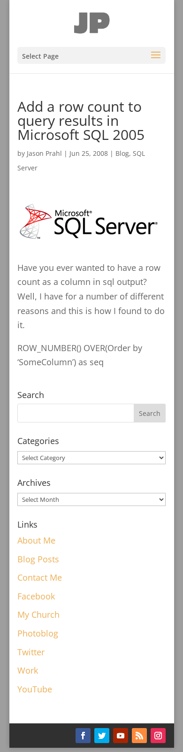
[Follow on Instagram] (158, 735)
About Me (36, 540)
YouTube (34, 689)
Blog (122, 153)
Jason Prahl (44, 153)
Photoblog (37, 633)
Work (27, 670)
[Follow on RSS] (139, 735)
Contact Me (39, 577)
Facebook (36, 596)
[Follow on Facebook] (83, 735)
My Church (38, 614)
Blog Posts (38, 559)
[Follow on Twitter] (101, 735)
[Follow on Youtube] (120, 735)
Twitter (31, 652)
